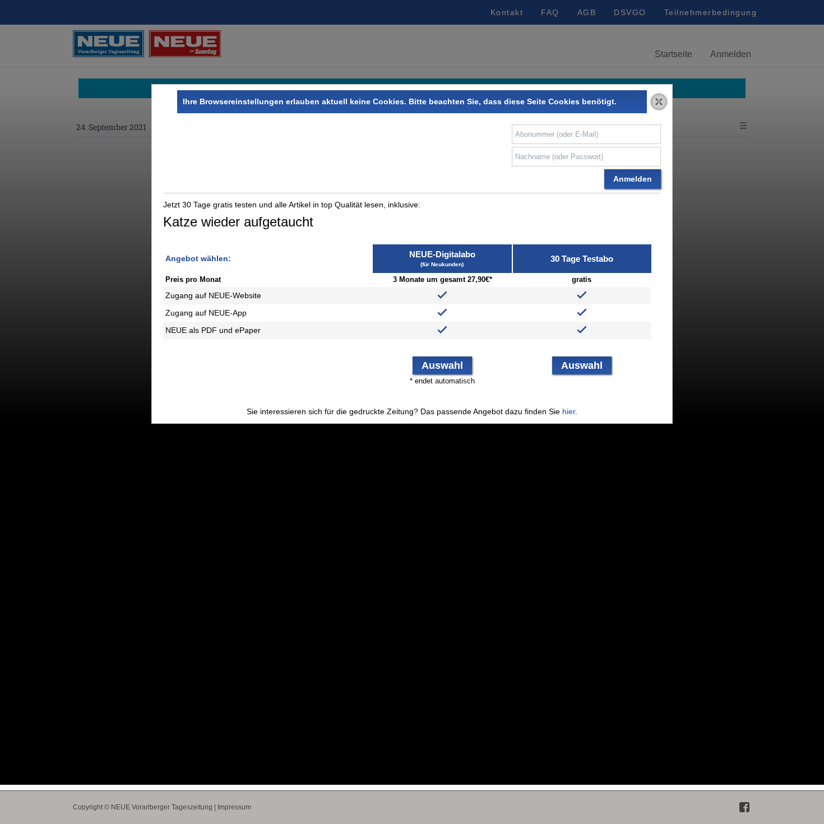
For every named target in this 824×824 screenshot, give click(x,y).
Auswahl (442, 365)
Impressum (234, 807)
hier (568, 411)
